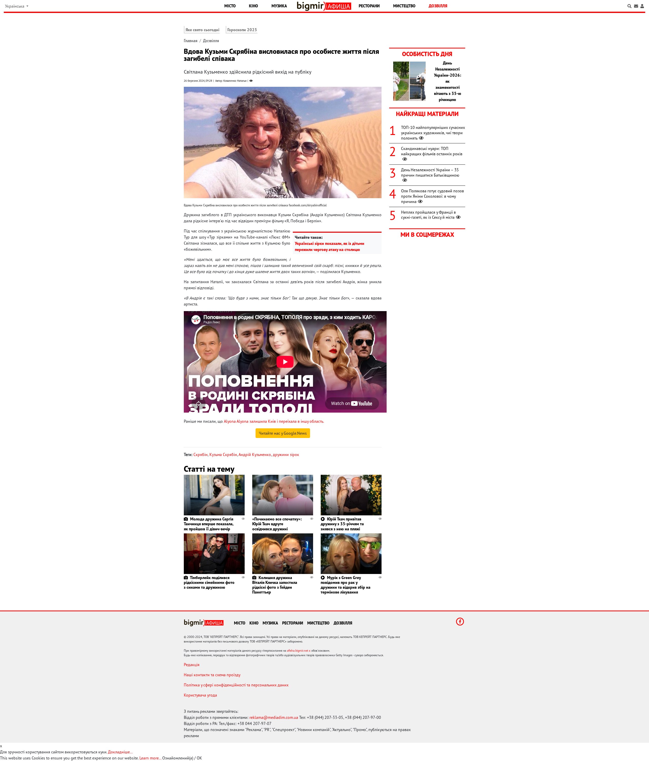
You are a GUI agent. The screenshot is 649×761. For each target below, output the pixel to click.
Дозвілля (438, 5)
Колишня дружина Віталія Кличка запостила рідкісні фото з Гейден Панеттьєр (274, 585)
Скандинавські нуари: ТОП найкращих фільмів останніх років (431, 151)
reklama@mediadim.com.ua (273, 717)
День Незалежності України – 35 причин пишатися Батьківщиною (430, 172)
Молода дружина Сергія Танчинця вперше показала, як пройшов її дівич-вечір (208, 523)
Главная (190, 40)
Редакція (192, 664)
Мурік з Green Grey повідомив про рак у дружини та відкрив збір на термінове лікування (345, 585)
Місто (230, 5)
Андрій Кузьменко (255, 454)
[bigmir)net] (311, 6)
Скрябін (200, 454)
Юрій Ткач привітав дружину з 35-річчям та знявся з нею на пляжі (342, 523)
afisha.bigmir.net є (299, 650)
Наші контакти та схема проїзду (212, 674)
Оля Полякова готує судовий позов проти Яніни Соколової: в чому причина (432, 196)
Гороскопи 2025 (242, 29)
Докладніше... (120, 751)
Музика (279, 5)
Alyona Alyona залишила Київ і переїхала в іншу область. (274, 421)
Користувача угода (200, 695)
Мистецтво (404, 5)
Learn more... (150, 757)
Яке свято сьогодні (202, 29)
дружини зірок (286, 454)
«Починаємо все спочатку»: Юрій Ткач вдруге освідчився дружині (277, 523)
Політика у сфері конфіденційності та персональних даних (236, 684)
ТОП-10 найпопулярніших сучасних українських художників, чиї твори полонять (433, 133)
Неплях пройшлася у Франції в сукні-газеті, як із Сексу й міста (428, 215)
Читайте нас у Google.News (283, 433)
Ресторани (369, 5)
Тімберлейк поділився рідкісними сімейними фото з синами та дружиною (209, 582)
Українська (15, 6)
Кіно (253, 5)
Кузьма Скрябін (223, 454)
